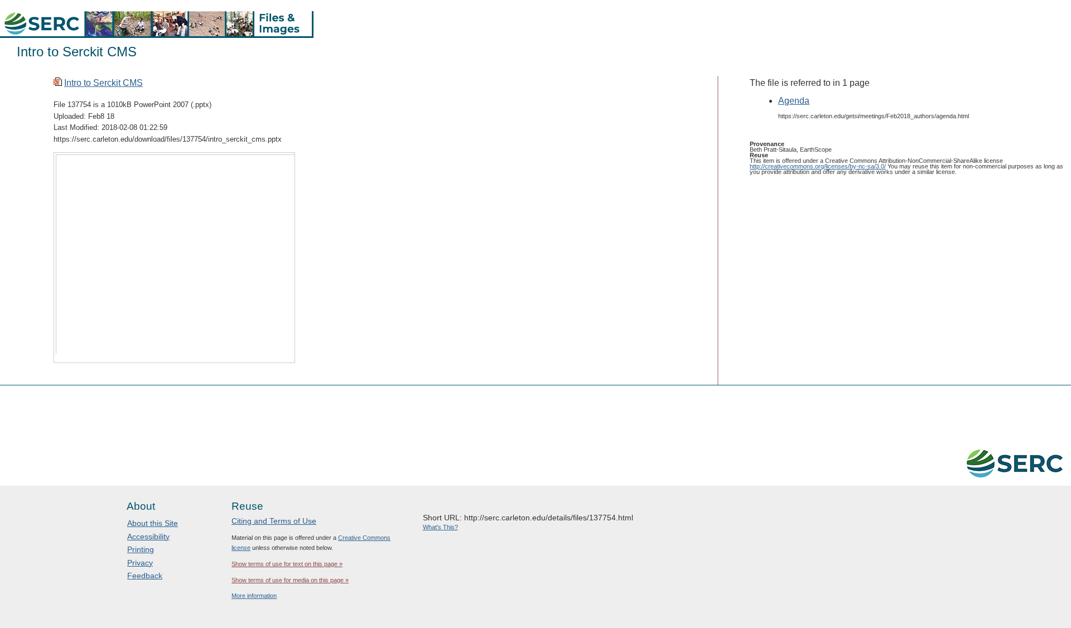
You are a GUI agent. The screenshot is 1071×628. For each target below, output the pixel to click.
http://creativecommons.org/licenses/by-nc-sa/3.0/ (818, 166)
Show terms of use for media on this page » (290, 580)
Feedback (144, 575)
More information (254, 595)
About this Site (152, 523)
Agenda (793, 100)
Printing (140, 549)
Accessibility (148, 536)
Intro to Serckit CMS (103, 83)
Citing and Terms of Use (273, 520)
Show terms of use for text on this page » (286, 564)
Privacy (140, 562)
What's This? (440, 527)
